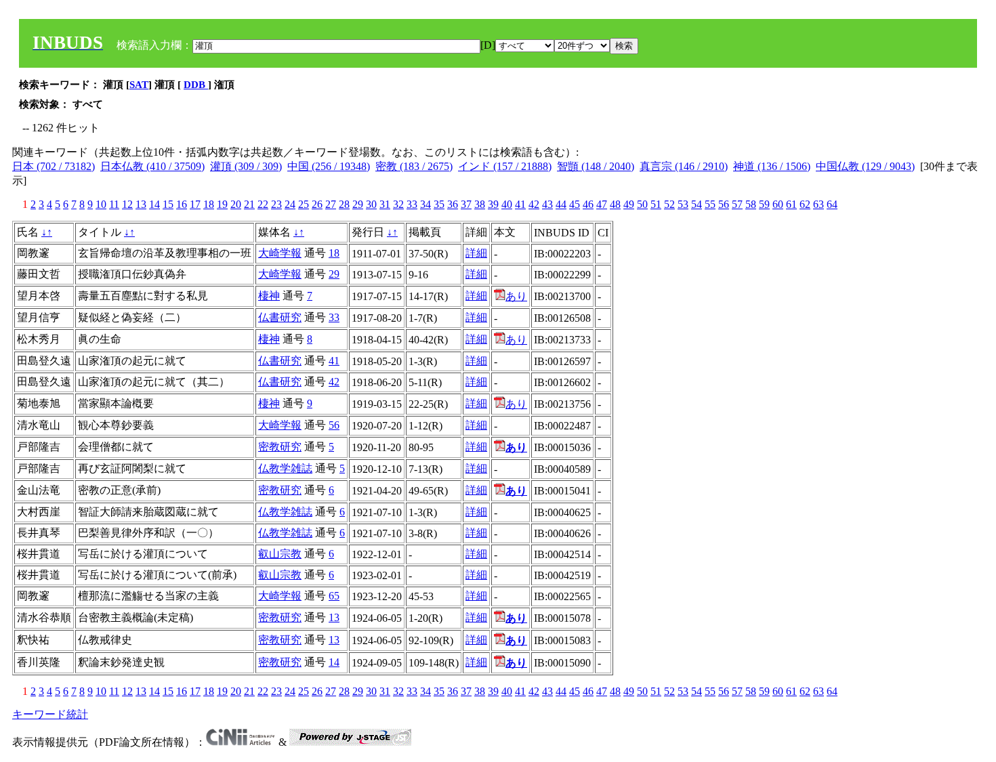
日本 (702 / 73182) (53, 166)
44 (561, 204)
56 (723, 204)
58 (750, 204)
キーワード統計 (50, 714)
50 (642, 204)
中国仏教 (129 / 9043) (865, 166)
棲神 (269, 295)
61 (791, 204)
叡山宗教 (280, 553)
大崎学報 (280, 253)
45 (574, 204)
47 (601, 204)
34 (425, 204)
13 (141, 204)
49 (628, 204)
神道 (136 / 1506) (771, 166)
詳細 (476, 253)
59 (764, 204)
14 (154, 204)
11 (114, 204)
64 (832, 204)
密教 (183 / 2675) (414, 166)
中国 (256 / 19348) (328, 166)
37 (466, 204)
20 (235, 204)
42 (533, 204)
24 (290, 204)
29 (357, 204)
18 (208, 204)
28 (344, 204)
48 (615, 204)
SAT (138, 84)
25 (303, 204)
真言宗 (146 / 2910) (684, 166)
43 (547, 204)
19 (222, 204)
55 (710, 204)
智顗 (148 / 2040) (595, 166)
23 (276, 204)
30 (371, 204)
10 (101, 204)
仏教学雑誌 (285, 468)
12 (127, 204)
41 (520, 204)
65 (334, 595)
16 (181, 204)
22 (262, 204)
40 (506, 204)
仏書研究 (280, 317)
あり (516, 296)
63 (818, 204)
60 (777, 204)
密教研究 (280, 446)
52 (669, 204)
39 (493, 204)
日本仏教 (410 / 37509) (152, 166)
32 (398, 204)
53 (683, 204)
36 (452, 204)
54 (696, 204)
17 (195, 204)
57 (737, 204)
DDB (196, 84)
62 (805, 204)
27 (330, 204)
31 (384, 204)
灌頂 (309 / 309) (246, 166)
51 (655, 204)
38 (479, 204)
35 (439, 204)
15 (168, 204)
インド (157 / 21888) (505, 166)
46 (588, 204)
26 (317, 204)
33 (412, 204)
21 (249, 204)
